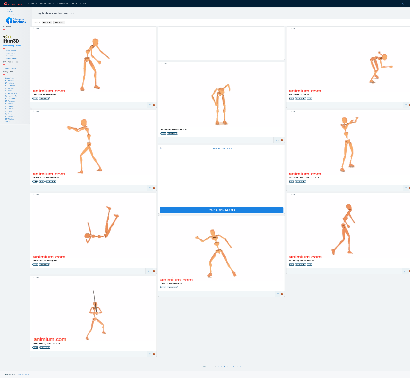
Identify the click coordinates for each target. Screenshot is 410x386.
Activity (35, 98)
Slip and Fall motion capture (44, 260)
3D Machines (10, 109)
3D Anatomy (9, 80)
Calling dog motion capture (44, 94)
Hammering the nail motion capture (304, 177)
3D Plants (8, 91)
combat (41, 181)
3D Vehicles (9, 83)
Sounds (7, 121)
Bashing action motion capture (45, 177)
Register (10, 12)
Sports (309, 98)
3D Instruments (10, 106)
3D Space (8, 114)
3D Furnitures (10, 101)
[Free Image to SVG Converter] (221, 177)
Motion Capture (47, 3)
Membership (62, 3)
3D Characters (10, 86)
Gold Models (9, 56)
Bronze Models (10, 51)
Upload (83, 3)
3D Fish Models (11, 96)
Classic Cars (9, 78)
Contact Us (20, 374)
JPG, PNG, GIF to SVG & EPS (222, 210)
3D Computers (10, 98)
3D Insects (9, 103)
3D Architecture (11, 93)
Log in (9, 9)
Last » (238, 366)
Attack (35, 181)
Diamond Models (11, 58)
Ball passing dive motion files (301, 260)
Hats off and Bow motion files (173, 129)
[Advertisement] (221, 44)
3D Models (32, 3)
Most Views (59, 22)
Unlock (74, 3)
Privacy (27, 374)
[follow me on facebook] (16, 20)
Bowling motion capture (299, 94)
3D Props (8, 111)
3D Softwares (10, 116)
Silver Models (10, 53)
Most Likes (47, 22)
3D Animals (9, 88)
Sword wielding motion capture (46, 343)
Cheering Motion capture (171, 283)
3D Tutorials (9, 119)
